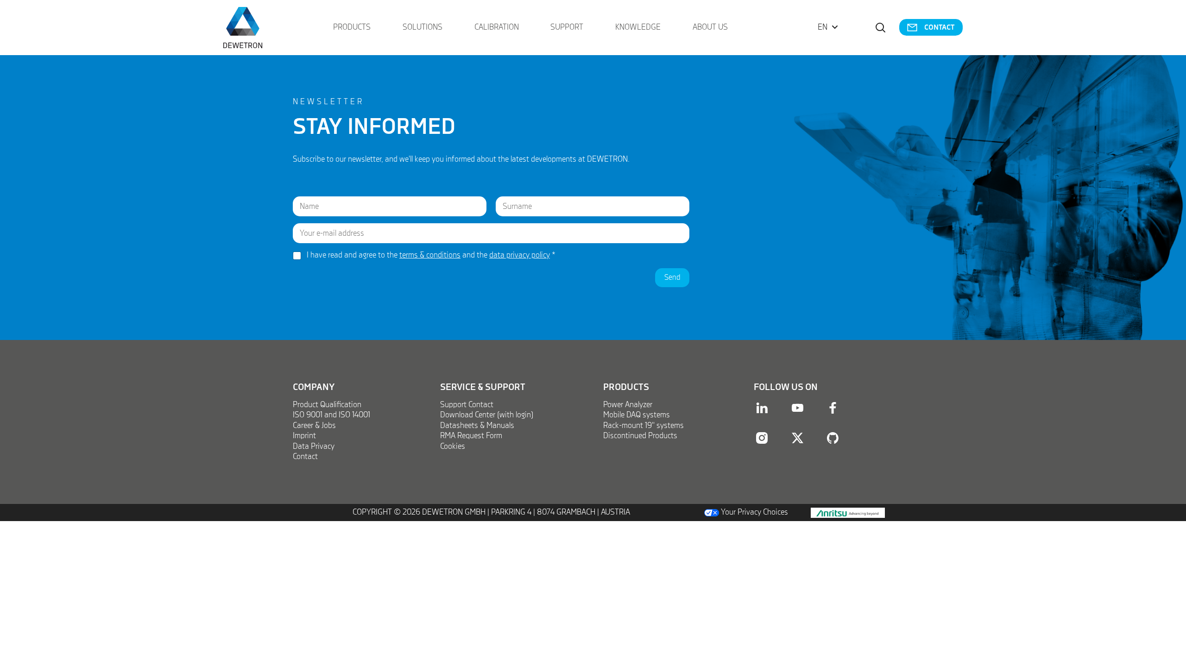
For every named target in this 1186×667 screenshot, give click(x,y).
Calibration (496, 27)
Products (352, 27)
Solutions (422, 27)
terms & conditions (430, 255)
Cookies (452, 446)
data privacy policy (519, 255)
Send (672, 278)
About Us (710, 27)
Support (566, 27)
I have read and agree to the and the (431, 255)
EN (822, 27)
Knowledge (638, 27)
